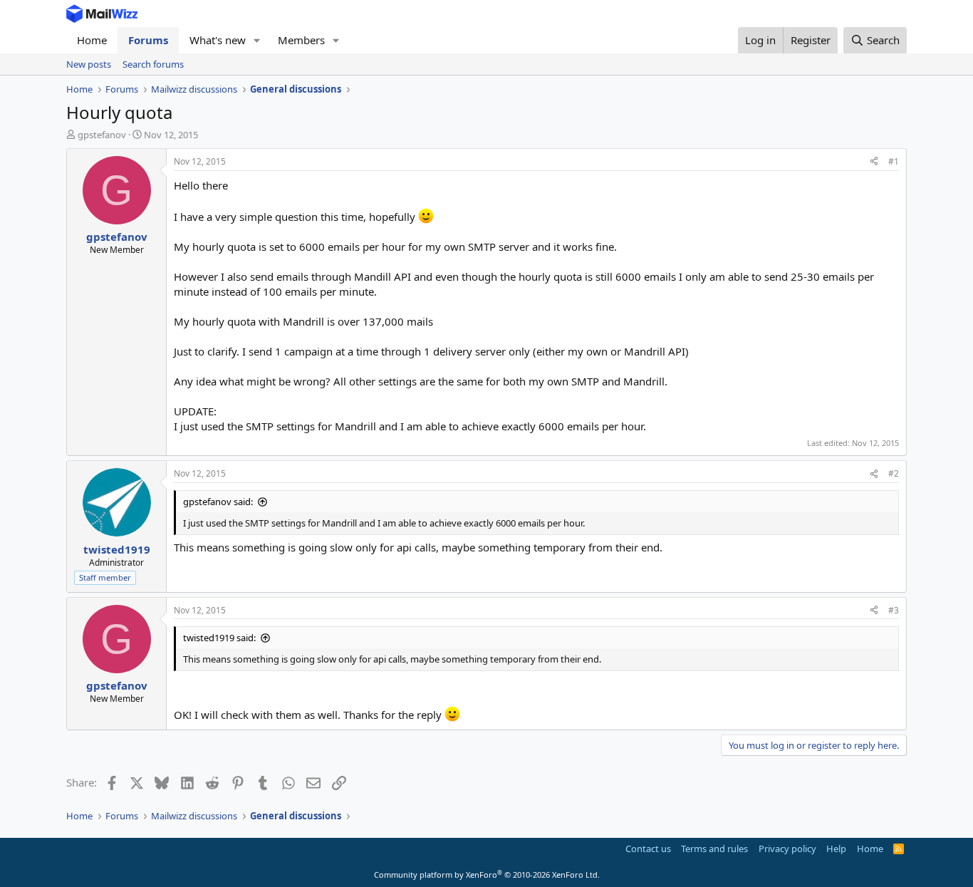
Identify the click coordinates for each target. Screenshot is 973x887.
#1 (893, 161)
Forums (148, 40)
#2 (893, 473)
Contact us (648, 848)
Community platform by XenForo (487, 874)
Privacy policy (787, 848)
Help (836, 848)
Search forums (153, 64)
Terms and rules (714, 848)
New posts (88, 64)
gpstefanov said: (218, 501)
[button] (257, 40)
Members (301, 40)
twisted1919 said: (219, 637)
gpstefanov (102, 134)
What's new (217, 40)
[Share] (874, 162)
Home (92, 40)
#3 (893, 610)
